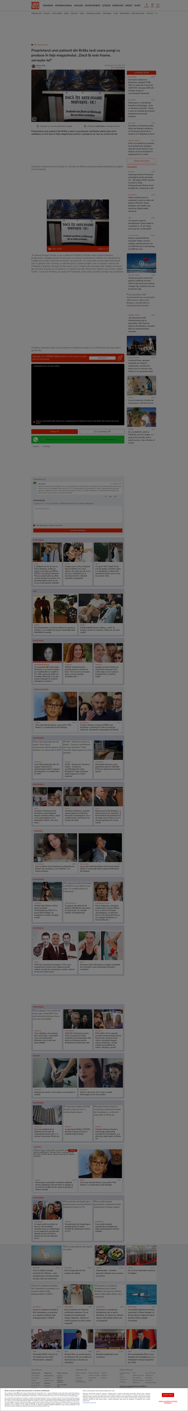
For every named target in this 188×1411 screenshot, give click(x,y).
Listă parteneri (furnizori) (89, 1402)
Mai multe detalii (73, 1395)
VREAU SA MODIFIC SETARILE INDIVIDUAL (168, 1402)
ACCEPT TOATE (168, 1395)
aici (72, 1402)
